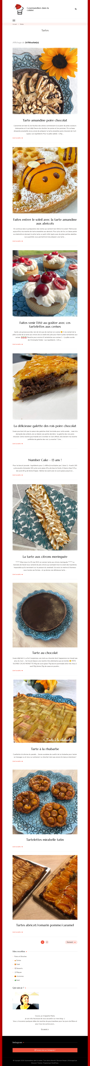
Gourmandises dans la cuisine (38, 9)
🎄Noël (17, 980)
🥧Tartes (17, 960)
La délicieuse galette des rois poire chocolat (45, 426)
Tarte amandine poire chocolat (45, 120)
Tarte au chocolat (45, 653)
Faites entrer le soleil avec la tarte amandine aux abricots (45, 221)
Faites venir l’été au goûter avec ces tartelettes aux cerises (45, 324)
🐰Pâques (18, 972)
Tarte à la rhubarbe (45, 749)
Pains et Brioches (20, 956)
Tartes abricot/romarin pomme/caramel (45, 925)
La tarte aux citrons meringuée (45, 557)
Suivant (70, 942)
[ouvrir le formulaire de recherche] (75, 9)
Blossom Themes (36, 1063)
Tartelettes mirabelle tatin (45, 840)
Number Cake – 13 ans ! (45, 460)
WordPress (54, 1063)
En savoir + (45, 1029)
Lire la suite (17, 138)
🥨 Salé (17, 964)
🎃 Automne (19, 976)
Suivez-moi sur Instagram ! (45, 1050)
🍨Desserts (18, 968)
